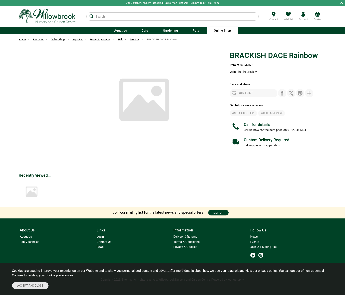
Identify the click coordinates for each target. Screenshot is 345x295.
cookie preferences (59, 275)
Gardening (170, 30)
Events (254, 242)
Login (100, 236)
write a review (272, 113)
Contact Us (104, 242)
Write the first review (243, 72)
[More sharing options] (309, 93)
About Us (26, 236)
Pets (196, 30)
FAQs (100, 247)
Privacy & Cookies (185, 247)
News (254, 236)
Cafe (145, 30)
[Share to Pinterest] (300, 93)
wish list (246, 93)
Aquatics (120, 30)
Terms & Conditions (186, 242)
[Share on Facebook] (282, 93)
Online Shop (222, 30)
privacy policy (267, 271)
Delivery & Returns (185, 236)
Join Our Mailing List (263, 247)
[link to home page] (47, 16)
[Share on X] (291, 93)
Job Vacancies (29, 242)
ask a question (243, 113)
